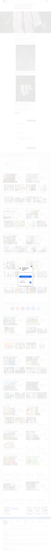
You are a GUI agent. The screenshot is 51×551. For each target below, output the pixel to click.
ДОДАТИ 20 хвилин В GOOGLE (25, 276)
